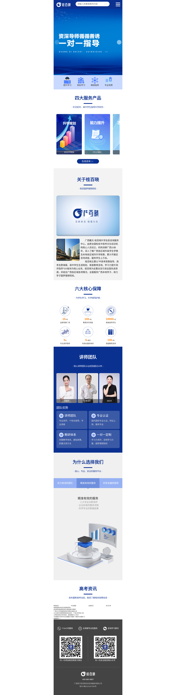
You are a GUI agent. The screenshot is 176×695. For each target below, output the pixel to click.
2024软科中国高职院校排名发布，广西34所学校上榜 (69, 613)
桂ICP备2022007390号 (88, 686)
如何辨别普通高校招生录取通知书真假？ (65, 609)
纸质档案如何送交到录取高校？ (63, 607)
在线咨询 (86, 161)
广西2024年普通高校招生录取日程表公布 (65, 611)
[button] (119, 42)
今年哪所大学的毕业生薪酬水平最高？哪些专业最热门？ (70, 616)
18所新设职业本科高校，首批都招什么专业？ (66, 615)
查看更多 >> (57, 618)
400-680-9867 (88, 679)
